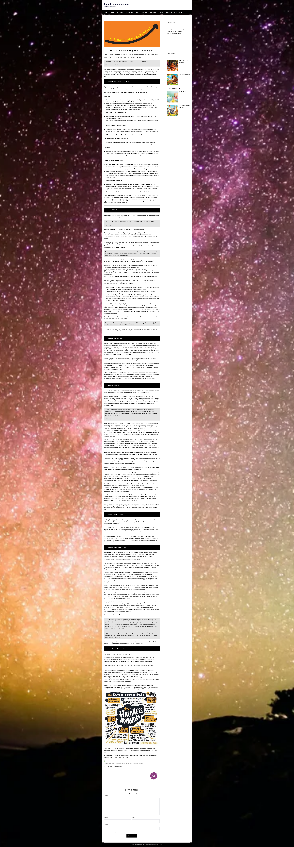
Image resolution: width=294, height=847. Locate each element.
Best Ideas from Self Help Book (174, 33)
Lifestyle (112, 12)
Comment (107, 796)
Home (105, 12)
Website (106, 825)
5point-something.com (116, 4)
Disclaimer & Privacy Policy (174, 12)
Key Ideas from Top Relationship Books (175, 29)
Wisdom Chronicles (141, 12)
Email (134, 817)
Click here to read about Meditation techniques (127, 109)
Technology (153, 12)
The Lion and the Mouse (184, 74)
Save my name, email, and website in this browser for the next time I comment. (132, 832)
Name (106, 817)
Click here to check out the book (119, 757)
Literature (120, 12)
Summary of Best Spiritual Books (174, 31)
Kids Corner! (129, 12)
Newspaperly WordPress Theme (155, 844)
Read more (169, 45)
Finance (161, 12)
